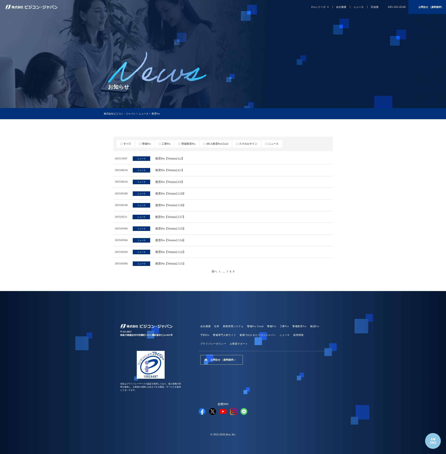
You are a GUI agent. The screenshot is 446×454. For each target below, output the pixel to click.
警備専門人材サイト (224, 335)
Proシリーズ (318, 7)
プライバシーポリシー (213, 343)
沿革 (216, 326)
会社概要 (341, 7)
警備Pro (271, 326)
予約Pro (204, 335)
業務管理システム (233, 326)
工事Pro (284, 326)
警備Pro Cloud (255, 326)
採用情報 (298, 335)
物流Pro (314, 326)
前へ (214, 271)
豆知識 (375, 7)
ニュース (358, 7)
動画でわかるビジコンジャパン (258, 335)
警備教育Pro (299, 326)
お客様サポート (239, 343)
